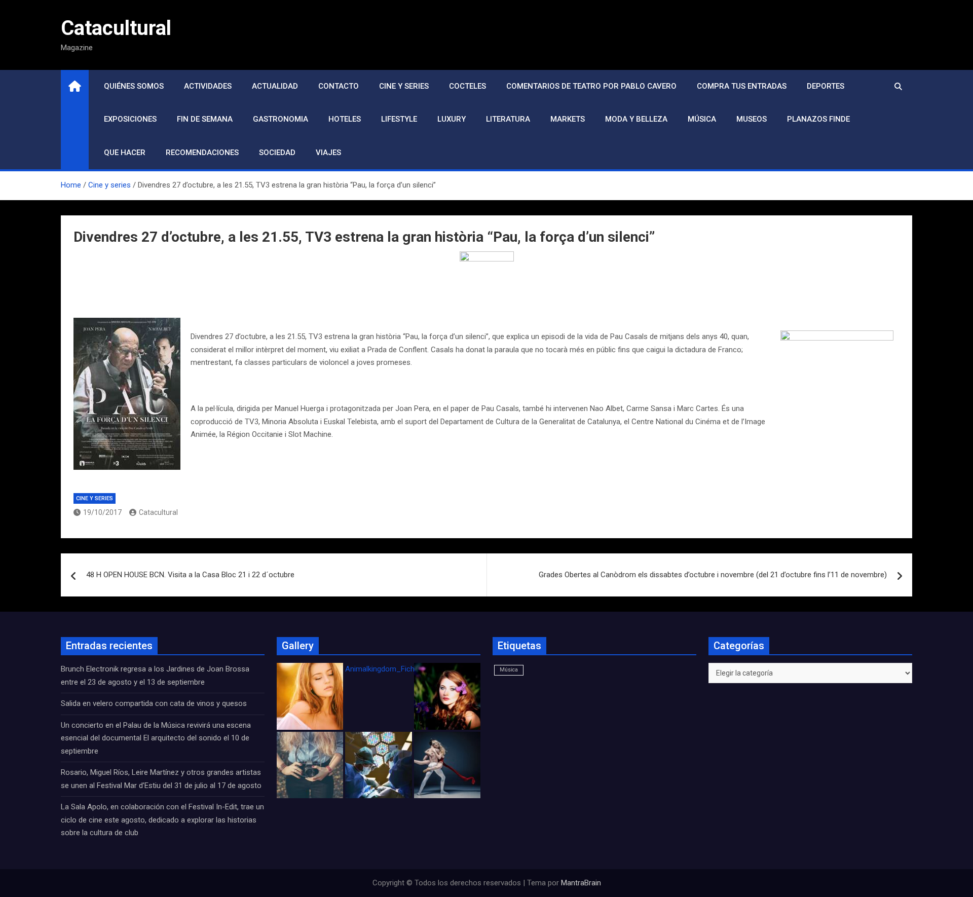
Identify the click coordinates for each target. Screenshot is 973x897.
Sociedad (277, 152)
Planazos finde (818, 119)
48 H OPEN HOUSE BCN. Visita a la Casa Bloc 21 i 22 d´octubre (190, 574)
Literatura (508, 119)
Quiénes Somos (134, 86)
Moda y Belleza (636, 119)
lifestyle (399, 119)
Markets (567, 119)
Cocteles (467, 86)
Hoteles (344, 119)
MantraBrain (581, 882)
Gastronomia (280, 119)
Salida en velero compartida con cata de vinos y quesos (154, 703)
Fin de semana (205, 119)
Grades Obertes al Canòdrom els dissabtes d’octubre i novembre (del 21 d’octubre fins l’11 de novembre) (713, 574)
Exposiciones (130, 119)
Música (702, 119)
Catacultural (116, 28)
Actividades (208, 86)
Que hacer (124, 152)
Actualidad (275, 86)
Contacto (338, 86)
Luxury (451, 119)
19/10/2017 (102, 512)
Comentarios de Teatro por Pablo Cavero (591, 86)
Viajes (328, 152)
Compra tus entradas (742, 86)
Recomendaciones (202, 152)
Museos (751, 119)
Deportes (825, 86)
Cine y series (404, 86)
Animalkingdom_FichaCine (389, 669)
